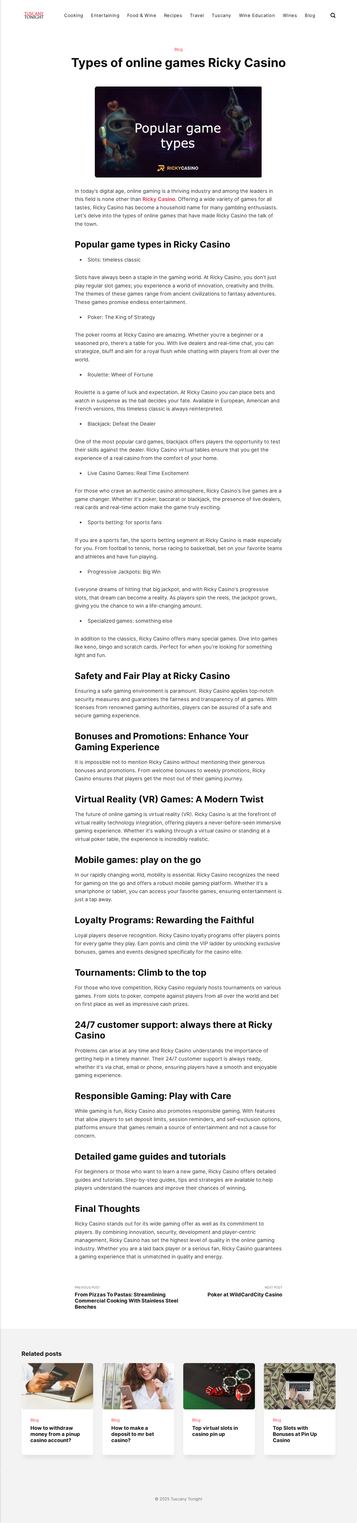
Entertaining (105, 15)
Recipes (173, 15)
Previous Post (126, 1297)
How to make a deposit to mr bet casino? (132, 1434)
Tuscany (221, 15)
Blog (310, 15)
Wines (290, 15)
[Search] (333, 15)
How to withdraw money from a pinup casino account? (55, 1434)
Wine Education (257, 15)
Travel (197, 15)
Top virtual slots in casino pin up (215, 1431)
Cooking (73, 15)
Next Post (245, 1291)
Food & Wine (141, 15)
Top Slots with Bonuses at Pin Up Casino (295, 1434)
